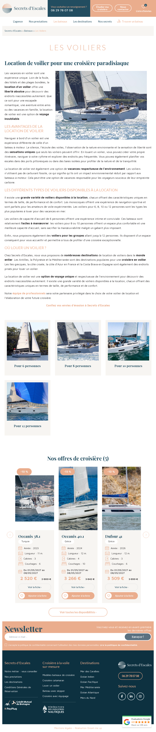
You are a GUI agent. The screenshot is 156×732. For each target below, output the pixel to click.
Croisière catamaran (53, 680)
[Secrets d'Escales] (23, 8)
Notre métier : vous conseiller (21, 671)
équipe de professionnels (29, 293)
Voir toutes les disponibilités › (78, 612)
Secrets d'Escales (13, 30)
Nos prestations (38, 21)
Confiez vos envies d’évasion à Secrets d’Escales (78, 305)
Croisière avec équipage (56, 696)
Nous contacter (123, 8)
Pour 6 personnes (27, 366)
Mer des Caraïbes (89, 671)
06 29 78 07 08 (62, 10)
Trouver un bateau (132, 21)
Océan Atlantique (89, 692)
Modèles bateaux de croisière (59, 675)
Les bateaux (60, 21)
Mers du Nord (87, 697)
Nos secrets (105, 21)
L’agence (18, 21)
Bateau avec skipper (54, 691)
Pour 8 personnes (78, 366)
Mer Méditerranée (90, 687)
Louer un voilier (51, 685)
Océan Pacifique (89, 682)
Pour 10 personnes (128, 366)
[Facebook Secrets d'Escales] (122, 696)
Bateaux (28, 30)
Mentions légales (63, 728)
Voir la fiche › (34, 587)
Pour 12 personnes (27, 426)
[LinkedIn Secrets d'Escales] (131, 696)
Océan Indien (87, 676)
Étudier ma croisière (102, 8)
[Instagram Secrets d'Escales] (140, 696)
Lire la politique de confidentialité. (119, 645)
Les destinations (82, 21)
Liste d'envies (143, 8)
